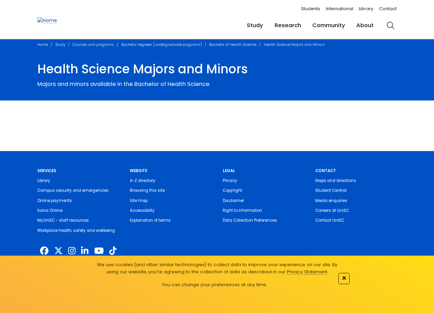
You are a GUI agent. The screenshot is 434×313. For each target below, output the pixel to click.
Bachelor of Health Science (232, 44)
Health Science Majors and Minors (294, 44)
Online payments (54, 200)
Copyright (232, 190)
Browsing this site (147, 190)
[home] (47, 20)
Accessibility (142, 210)
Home (42, 44)
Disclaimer (233, 200)
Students (310, 9)
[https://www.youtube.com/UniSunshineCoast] (99, 251)
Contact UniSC (329, 220)
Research (288, 25)
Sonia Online (49, 210)
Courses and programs (93, 44)
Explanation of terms (150, 220)
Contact (388, 9)
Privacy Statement (307, 272)
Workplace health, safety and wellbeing (76, 230)
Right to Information (242, 210)
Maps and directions (335, 180)
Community (328, 25)
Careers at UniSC (332, 210)
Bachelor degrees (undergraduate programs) (161, 44)
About (365, 25)
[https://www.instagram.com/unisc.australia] (72, 251)
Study (255, 25)
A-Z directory (142, 180)
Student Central (331, 190)
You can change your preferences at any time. (214, 284)
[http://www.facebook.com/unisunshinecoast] (44, 251)
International (339, 9)
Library (366, 9)
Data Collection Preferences (250, 220)
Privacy (230, 180)
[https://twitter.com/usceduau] (58, 251)
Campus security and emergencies (72, 190)
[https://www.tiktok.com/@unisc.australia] (113, 251)
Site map (138, 200)
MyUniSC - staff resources (63, 220)
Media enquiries (331, 200)
